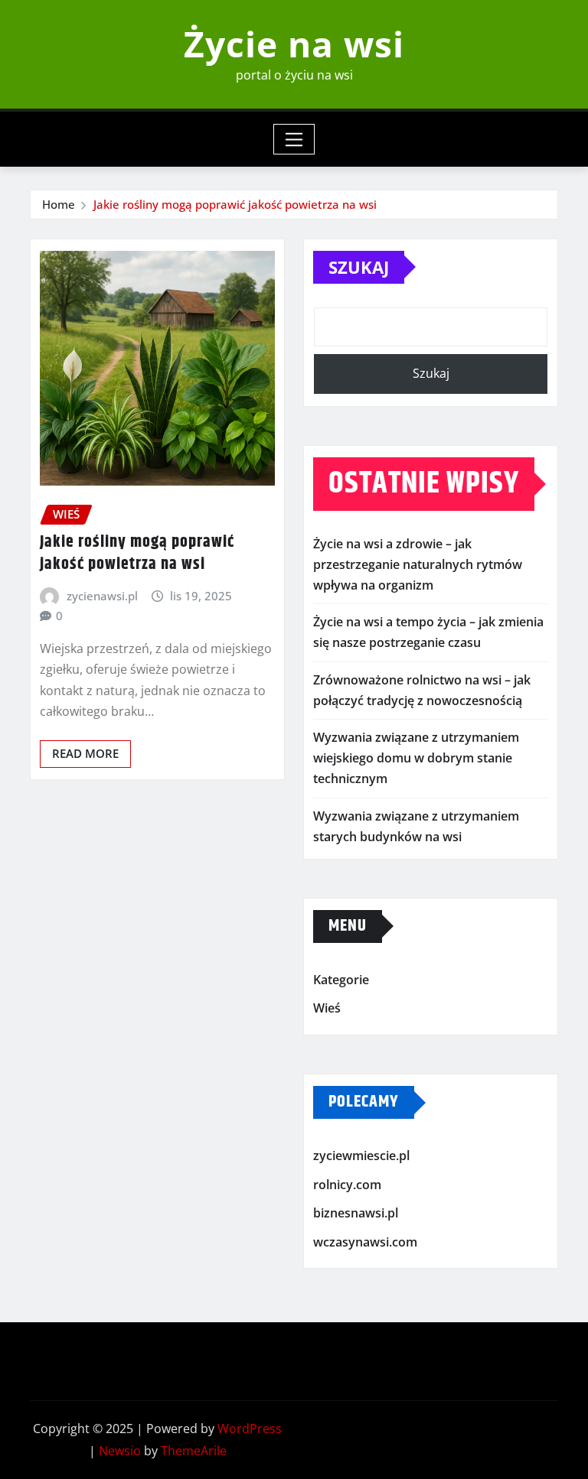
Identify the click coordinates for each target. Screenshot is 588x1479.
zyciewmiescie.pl (361, 1155)
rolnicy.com (347, 1184)
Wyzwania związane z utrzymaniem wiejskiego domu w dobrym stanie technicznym (416, 758)
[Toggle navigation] (294, 139)
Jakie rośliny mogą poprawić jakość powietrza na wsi (235, 204)
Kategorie (341, 979)
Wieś (327, 1008)
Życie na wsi (294, 43)
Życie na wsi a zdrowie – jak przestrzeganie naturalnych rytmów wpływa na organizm (417, 564)
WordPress (249, 1428)
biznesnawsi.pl (355, 1212)
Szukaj (358, 266)
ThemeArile (194, 1450)
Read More (85, 753)
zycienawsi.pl (102, 595)
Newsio (120, 1450)
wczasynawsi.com (365, 1242)
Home (58, 204)
